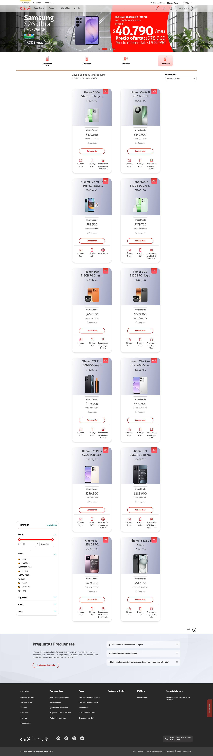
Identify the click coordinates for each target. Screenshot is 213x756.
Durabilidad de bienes (87, 713)
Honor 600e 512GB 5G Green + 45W (140, 184)
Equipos (23, 708)
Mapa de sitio (138, 751)
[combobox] (180, 78)
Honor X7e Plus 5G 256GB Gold (92, 453)
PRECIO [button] (20, 534)
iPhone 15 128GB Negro (140, 542)
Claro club (24, 713)
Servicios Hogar (26, 702)
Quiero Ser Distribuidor (59, 708)
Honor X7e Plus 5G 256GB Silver (140, 363)
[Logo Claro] (25, 8)
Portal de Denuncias (154, 751)
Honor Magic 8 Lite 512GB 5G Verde (140, 94)
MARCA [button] (21, 554)
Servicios (38, 8)
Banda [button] (20, 605)
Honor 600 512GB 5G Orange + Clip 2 (92, 274)
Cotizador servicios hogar (88, 702)
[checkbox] (37, 559)
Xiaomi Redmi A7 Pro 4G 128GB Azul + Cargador (92, 184)
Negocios (37, 3)
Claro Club (65, 8)
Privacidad (170, 751)
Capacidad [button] (22, 598)
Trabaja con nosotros (58, 718)
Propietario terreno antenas (60, 713)
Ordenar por (170, 75)
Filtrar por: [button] (23, 525)
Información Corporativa (59, 697)
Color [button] (20, 612)
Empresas (49, 3)
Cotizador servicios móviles (89, 697)
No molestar (83, 708)
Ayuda (77, 8)
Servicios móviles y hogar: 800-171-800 (178, 699)
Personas (25, 3)
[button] (156, 8)
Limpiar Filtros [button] (52, 525)
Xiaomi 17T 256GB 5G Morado (92, 543)
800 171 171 (175, 740)
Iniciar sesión (142, 697)
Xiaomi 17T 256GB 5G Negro (140, 453)
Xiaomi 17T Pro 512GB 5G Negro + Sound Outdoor (92, 363)
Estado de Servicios (86, 718)
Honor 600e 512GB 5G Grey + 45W (92, 94)
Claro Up (23, 718)
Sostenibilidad (55, 702)
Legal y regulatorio (184, 751)
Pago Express (159, 3)
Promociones (25, 723)
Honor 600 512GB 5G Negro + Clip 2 (140, 274)
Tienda (51, 8)
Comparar (93, 143)
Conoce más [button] (92, 151)
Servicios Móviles (27, 697)
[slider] (19, 539)
